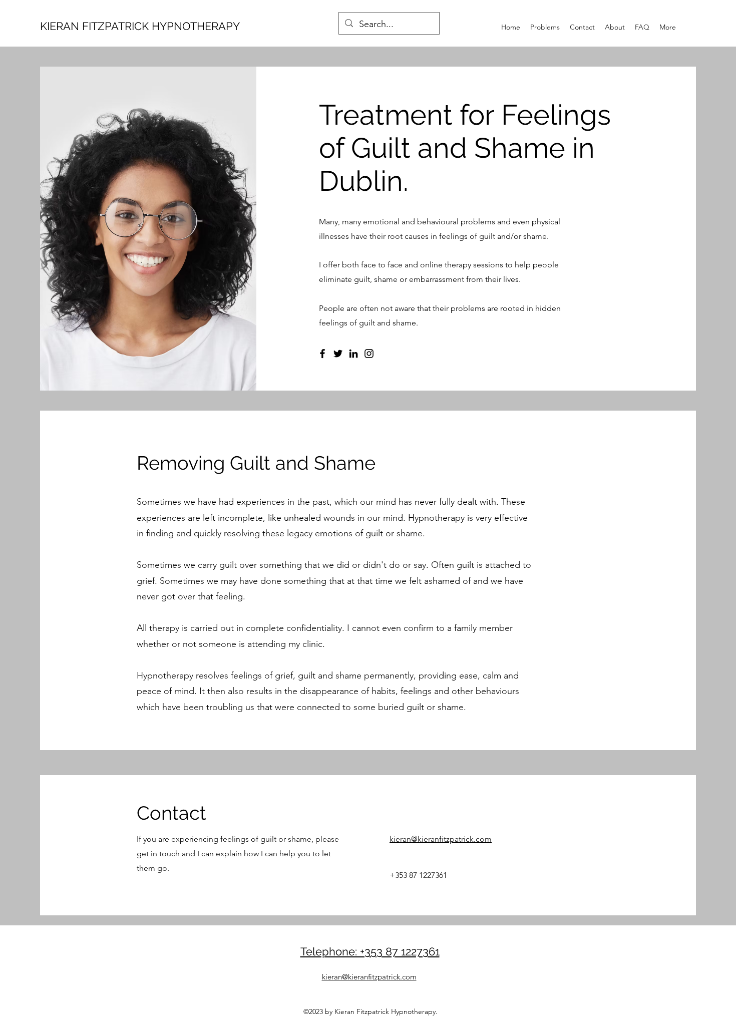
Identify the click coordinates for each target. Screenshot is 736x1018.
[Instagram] (369, 354)
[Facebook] (322, 354)
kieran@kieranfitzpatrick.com (441, 839)
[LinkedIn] (353, 354)
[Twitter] (338, 354)
